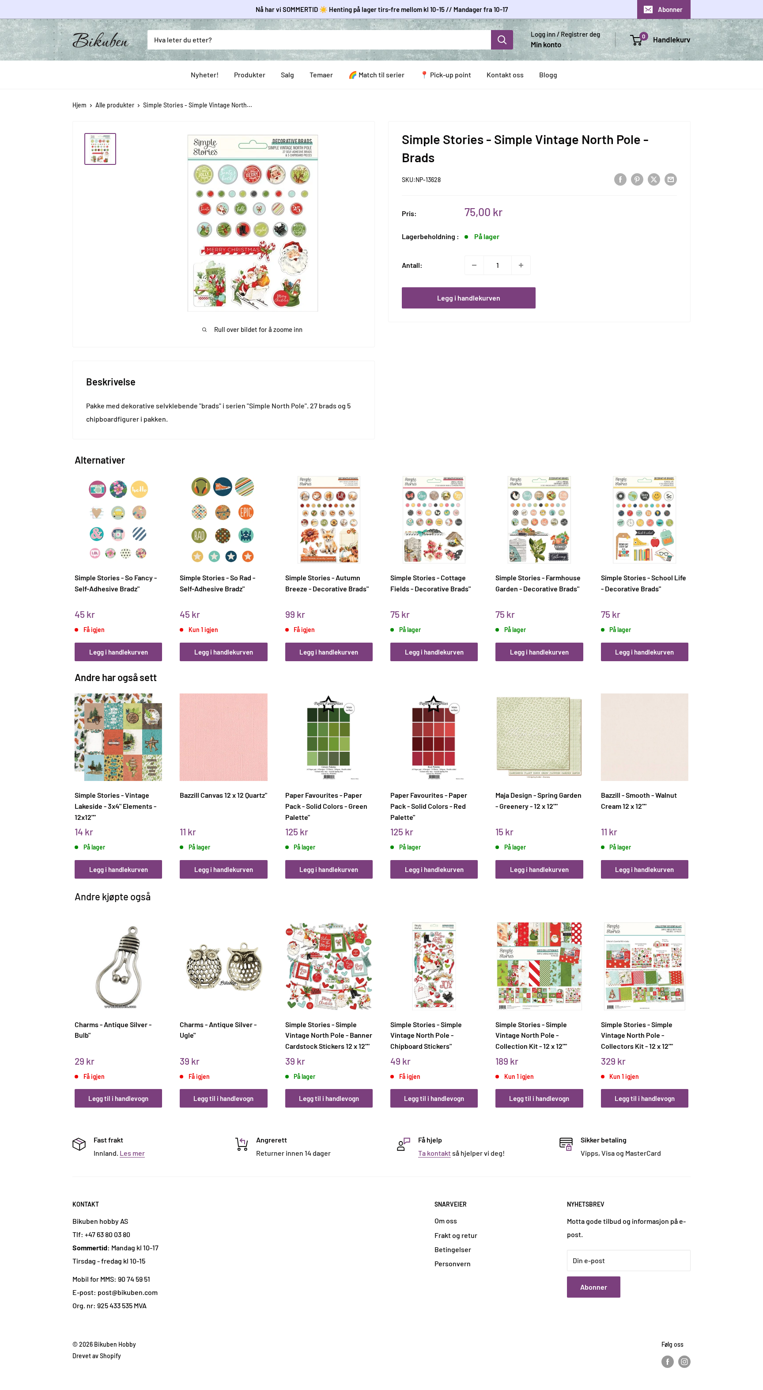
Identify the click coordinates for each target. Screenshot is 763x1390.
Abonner (670, 9)
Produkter (249, 74)
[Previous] (77, 559)
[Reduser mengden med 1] (474, 265)
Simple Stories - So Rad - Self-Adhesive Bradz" (217, 583)
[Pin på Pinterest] (637, 179)
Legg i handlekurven (468, 297)
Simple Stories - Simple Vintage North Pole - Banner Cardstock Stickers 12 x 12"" (328, 1035)
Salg (287, 74)
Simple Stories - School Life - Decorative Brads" (643, 583)
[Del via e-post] (671, 179)
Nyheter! (205, 74)
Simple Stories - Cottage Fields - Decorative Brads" (430, 583)
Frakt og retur (455, 1235)
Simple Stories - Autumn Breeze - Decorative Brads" (327, 583)
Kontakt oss (505, 74)
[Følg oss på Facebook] (667, 1361)
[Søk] (502, 40)
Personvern (452, 1263)
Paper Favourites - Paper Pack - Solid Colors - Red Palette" (428, 806)
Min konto (546, 44)
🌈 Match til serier (376, 74)
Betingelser (452, 1249)
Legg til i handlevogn (118, 1098)
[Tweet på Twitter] (654, 179)
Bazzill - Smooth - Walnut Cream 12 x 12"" (639, 800)
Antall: (412, 265)
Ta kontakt (434, 1153)
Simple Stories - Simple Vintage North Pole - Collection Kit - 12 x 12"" (531, 1035)
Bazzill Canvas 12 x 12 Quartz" (223, 795)
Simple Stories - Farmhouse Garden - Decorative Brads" (538, 583)
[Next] (686, 559)
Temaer (321, 74)
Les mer (132, 1153)
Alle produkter (114, 105)
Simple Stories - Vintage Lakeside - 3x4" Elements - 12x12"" (115, 806)
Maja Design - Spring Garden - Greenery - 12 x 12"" (538, 800)
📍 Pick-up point (445, 74)
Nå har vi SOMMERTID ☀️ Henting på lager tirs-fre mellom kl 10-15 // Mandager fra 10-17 (382, 9)
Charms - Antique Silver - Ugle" (218, 1030)
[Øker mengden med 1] (521, 265)
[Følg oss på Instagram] (684, 1361)
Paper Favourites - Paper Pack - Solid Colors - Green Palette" (326, 806)
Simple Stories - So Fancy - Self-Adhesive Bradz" (116, 583)
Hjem (79, 105)
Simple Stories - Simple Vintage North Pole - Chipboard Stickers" (426, 1035)
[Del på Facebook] (620, 179)
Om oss (445, 1220)
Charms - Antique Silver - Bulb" (113, 1030)
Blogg (548, 74)
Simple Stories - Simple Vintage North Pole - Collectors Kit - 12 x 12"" (637, 1035)
